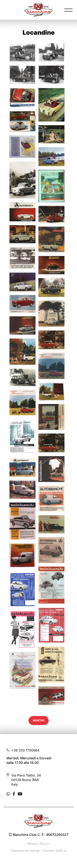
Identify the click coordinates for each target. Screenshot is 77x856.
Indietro (38, 720)
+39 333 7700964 (25, 750)
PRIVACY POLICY (38, 844)
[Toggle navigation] (68, 10)
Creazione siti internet (25, 850)
